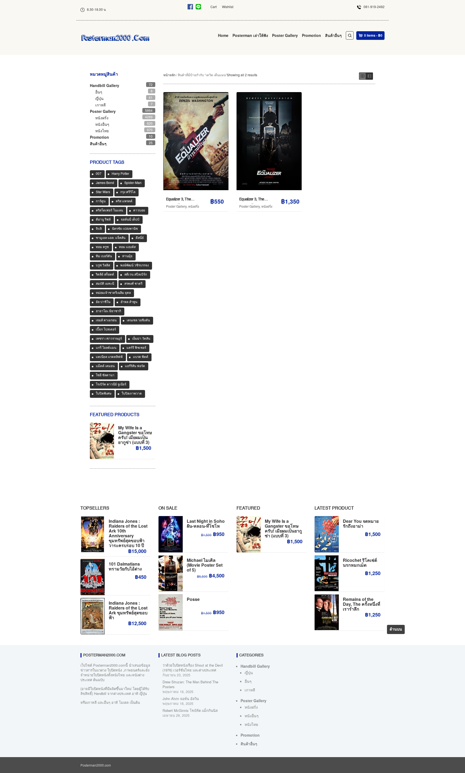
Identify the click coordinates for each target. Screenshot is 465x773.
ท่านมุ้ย (127, 256)
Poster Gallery (285, 35)
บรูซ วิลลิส (103, 265)
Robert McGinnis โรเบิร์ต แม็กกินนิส (190, 710)
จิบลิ (99, 229)
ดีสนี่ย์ (140, 238)
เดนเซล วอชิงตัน (138, 320)
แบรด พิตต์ (140, 357)
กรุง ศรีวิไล (127, 192)
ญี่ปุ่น (99, 98)
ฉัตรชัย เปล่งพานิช (125, 229)
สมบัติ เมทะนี (105, 283)
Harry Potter (120, 174)
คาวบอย (139, 210)
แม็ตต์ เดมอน (105, 366)
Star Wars (103, 192)
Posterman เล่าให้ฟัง (250, 35)
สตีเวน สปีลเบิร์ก (135, 274)
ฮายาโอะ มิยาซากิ (108, 311)
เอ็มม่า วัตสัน (141, 338)
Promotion (311, 35)
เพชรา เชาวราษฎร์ (109, 338)
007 (98, 174)
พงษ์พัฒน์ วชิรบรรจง (134, 265)
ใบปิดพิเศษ (103, 393)
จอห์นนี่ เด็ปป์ (130, 219)
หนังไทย (102, 130)
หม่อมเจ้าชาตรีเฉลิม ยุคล (113, 293)
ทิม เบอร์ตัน (104, 256)
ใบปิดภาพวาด (132, 393)
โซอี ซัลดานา (105, 375)
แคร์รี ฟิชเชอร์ (136, 348)
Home (223, 35)
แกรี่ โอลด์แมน (106, 348)
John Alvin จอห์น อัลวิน (181, 698)
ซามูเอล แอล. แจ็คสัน (110, 238)
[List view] (369, 76)
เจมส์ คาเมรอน (106, 320)
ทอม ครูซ (102, 247)
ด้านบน (396, 629)
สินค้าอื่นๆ (333, 35)
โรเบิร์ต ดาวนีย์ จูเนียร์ (111, 384)
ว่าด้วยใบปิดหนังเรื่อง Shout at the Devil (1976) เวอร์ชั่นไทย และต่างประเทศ (193, 668)
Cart (213, 6)
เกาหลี (100, 104)
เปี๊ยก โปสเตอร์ (106, 329)
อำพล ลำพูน (129, 302)
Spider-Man (133, 183)
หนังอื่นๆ (102, 124)
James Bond (105, 183)
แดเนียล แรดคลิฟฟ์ (109, 357)
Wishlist (227, 6)
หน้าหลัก (169, 74)
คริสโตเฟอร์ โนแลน (109, 210)
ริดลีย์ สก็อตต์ (105, 274)
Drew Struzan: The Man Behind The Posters (190, 684)
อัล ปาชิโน (103, 302)
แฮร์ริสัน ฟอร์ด (135, 366)
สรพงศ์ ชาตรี (133, 283)
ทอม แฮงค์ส (127, 247)
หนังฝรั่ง (193, 206)
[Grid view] (362, 76)
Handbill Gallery (104, 85)
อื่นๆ (98, 92)
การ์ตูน (100, 201)
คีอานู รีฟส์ (103, 219)
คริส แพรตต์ (124, 201)
